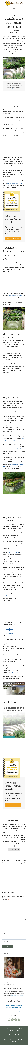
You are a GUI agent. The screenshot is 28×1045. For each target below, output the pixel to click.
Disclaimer (19, 1028)
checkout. (15, 672)
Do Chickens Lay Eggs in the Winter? (21, 861)
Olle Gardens (21, 449)
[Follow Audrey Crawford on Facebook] (9, 849)
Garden (17, 15)
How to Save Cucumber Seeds (7, 860)
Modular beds (10, 631)
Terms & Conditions (14, 1030)
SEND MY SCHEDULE (13, 238)
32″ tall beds (9, 633)
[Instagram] (15, 1034)
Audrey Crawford (14, 820)
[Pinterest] (18, 1034)
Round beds (9, 629)
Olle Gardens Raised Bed (14, 183)
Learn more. (15, 88)
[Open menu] (14, 8)
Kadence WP (14, 1041)
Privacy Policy (10, 1028)
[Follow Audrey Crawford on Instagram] (12, 849)
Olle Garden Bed (14, 552)
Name (5, 926)
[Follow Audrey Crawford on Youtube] (15, 849)
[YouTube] (9, 1034)
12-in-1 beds (9, 635)
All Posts (11, 15)
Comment (5, 899)
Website (5, 941)
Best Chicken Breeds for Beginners (14, 1011)
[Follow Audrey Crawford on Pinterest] (18, 849)
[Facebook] (12, 1034)
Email (5, 933)
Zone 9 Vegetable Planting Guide (14, 1005)
